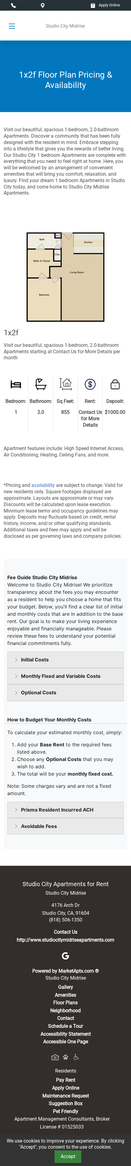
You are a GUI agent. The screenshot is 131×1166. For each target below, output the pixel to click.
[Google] (65, 955)
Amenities (65, 995)
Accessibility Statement (66, 1034)
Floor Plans (65, 1003)
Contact (65, 1018)
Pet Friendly (65, 1111)
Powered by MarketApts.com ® (65, 971)
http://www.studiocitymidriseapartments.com (65, 940)
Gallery (65, 987)
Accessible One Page (65, 1041)
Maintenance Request (65, 1096)
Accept (68, 1156)
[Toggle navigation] (12, 25)
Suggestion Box (66, 1103)
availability (43, 485)
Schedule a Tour (65, 1026)
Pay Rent (65, 1080)
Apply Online (109, 5)
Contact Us (65, 932)
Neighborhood (65, 1010)
